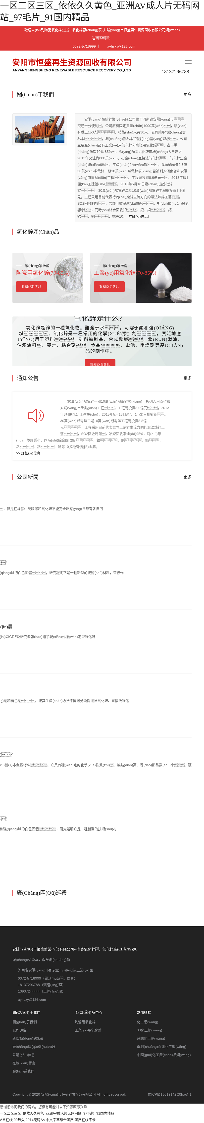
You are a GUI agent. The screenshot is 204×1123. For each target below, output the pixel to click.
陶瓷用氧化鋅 (85, 1022)
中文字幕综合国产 (60, 1120)
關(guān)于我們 (24, 1022)
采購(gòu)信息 (23, 1055)
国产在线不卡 (85, 1120)
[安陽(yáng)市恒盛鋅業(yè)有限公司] (72, 65)
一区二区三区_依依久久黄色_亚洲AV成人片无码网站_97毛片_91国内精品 (57, 1113)
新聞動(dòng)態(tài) (27, 1038)
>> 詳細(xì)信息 (28, 453)
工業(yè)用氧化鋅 (88, 1030)
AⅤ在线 (6, 1120)
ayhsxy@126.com (121, 46)
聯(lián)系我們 (23, 1071)
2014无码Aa (35, 1120)
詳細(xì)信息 (138, 216)
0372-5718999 (84, 46)
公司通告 (19, 1030)
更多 (188, 94)
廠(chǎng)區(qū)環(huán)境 (33, 1047)
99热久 (19, 1120)
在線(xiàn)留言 (23, 1063)
